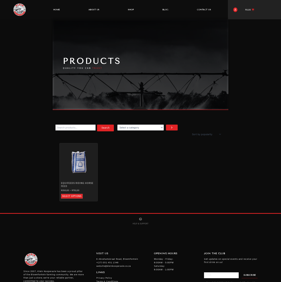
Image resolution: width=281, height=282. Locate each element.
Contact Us (204, 9)
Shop (131, 9)
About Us (94, 9)
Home (56, 9)
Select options (72, 196)
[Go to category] (172, 127)
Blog (165, 9)
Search (105, 127)
